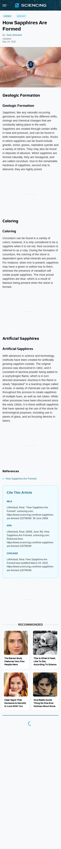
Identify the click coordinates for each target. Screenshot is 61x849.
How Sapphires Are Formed (21, 478)
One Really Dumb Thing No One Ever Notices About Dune (44, 703)
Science (7, 16)
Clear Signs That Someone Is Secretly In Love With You (15, 703)
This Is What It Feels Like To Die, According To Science (45, 661)
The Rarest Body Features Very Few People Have (14, 661)
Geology (21, 16)
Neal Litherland (14, 35)
